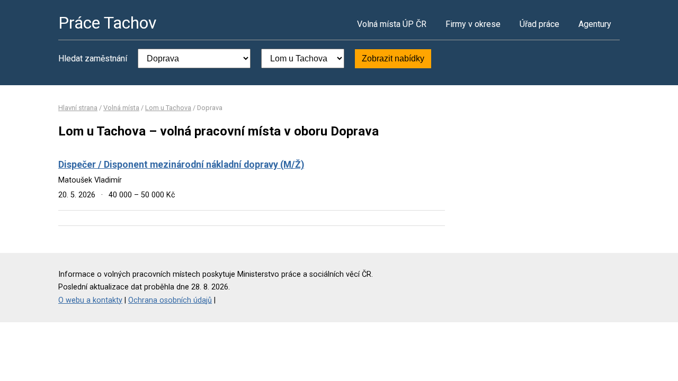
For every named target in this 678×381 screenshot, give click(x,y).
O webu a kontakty (90, 300)
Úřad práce (539, 24)
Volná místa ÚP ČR (391, 24)
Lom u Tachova (168, 108)
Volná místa (121, 108)
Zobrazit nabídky (393, 58)
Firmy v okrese (473, 24)
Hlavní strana (77, 108)
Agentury (594, 24)
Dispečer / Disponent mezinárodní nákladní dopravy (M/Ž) (181, 164)
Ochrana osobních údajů (170, 300)
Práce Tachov (107, 23)
